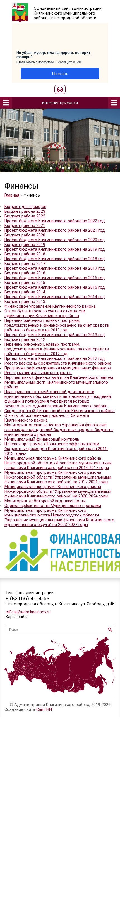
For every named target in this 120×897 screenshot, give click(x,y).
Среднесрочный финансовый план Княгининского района (59, 410)
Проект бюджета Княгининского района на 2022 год (54, 221)
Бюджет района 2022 (24, 216)
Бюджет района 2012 (24, 339)
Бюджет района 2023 (24, 211)
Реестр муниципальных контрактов (38, 372)
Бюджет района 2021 (24, 225)
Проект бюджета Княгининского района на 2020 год (54, 240)
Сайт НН (44, 709)
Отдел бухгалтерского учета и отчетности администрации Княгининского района (44, 313)
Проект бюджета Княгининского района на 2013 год (54, 335)
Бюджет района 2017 (24, 263)
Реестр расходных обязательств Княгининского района (57, 363)
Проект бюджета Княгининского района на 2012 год (54, 358)
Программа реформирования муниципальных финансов (57, 368)
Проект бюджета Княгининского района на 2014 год (54, 297)
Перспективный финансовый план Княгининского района (58, 377)
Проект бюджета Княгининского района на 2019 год (54, 249)
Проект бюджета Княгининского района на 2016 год (54, 278)
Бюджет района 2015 (24, 282)
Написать (60, 73)
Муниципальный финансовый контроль (41, 439)
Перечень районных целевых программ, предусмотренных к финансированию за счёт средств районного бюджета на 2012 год (56, 349)
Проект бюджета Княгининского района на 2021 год (54, 230)
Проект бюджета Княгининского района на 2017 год (54, 268)
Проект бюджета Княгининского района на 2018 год (54, 259)
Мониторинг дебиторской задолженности (45, 501)
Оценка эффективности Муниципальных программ (52, 505)
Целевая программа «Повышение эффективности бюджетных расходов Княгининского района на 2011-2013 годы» (56, 449)
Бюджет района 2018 (24, 254)
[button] (51, 168)
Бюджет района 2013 (24, 301)
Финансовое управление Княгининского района (50, 306)
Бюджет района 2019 (24, 244)
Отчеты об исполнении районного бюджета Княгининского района (46, 418)
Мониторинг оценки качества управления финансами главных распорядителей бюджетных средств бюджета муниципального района (58, 430)
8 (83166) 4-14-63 (28, 598)
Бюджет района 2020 (24, 235)
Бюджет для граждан (25, 206)
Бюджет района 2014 (24, 292)
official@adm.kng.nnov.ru (28, 612)
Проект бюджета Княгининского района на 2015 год (54, 287)
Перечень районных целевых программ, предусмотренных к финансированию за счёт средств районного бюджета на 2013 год (56, 325)
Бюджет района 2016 (24, 273)
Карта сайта (17, 616)
